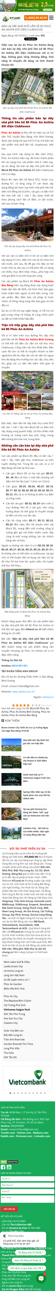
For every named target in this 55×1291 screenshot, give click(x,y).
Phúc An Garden (13, 984)
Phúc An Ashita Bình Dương (25, 711)
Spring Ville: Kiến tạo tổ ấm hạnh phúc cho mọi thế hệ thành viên (37, 795)
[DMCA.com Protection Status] (9, 1162)
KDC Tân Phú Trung (14, 1014)
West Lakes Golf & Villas (17, 962)
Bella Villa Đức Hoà (14, 988)
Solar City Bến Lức (14, 1030)
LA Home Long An (13, 970)
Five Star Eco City (13, 1018)
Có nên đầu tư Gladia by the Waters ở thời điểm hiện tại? (35, 760)
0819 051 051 (20, 665)
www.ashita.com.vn (23, 691)
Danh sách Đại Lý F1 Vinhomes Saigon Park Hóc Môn (36, 778)
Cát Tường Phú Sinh (15, 1005)
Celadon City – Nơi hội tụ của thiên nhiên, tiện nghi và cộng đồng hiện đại (36, 831)
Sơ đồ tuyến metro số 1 (17, 979)
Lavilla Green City (13, 966)
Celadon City (11, 1023)
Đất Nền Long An (13, 1035)
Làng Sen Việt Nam (14, 975)
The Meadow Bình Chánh (17, 1000)
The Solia (9, 1052)
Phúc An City (11, 996)
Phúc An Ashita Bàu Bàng (23, 715)
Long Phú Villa (11, 1048)
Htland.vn (48, 697)
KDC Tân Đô (10, 1057)
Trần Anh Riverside (14, 1039)
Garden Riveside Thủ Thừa (18, 1044)
